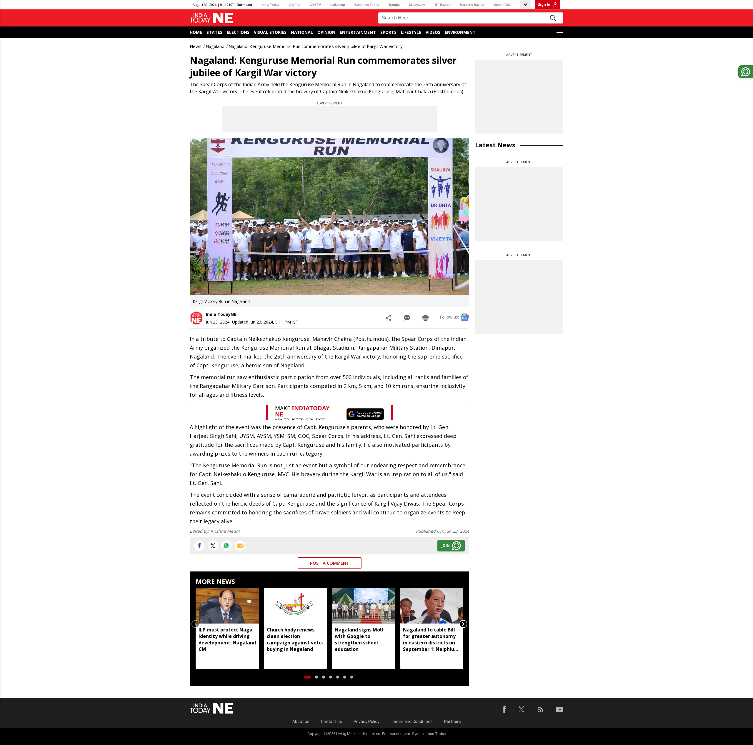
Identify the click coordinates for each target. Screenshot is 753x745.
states (214, 32)
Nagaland (215, 46)
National (302, 32)
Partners (452, 721)
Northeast (244, 4)
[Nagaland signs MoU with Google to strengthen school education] (363, 606)
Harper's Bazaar (472, 4)
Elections (238, 32)
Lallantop (337, 4)
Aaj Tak (294, 4)
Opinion (326, 32)
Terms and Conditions (412, 721)
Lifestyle (411, 32)
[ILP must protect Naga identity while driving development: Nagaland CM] (227, 606)
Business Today (366, 4)
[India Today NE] (211, 18)
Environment (460, 32)
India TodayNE (221, 314)
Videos (433, 32)
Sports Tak (502, 4)
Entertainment (358, 32)
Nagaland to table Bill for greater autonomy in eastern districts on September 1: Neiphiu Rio (429, 639)
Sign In (544, 4)
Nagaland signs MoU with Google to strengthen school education (359, 639)
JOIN (446, 545)
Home (196, 32)
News (195, 46)
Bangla (394, 4)
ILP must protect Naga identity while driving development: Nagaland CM (227, 639)
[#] (226, 545)
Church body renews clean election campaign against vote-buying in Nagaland (295, 639)
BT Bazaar (443, 4)
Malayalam (417, 4)
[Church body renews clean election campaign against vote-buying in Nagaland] (295, 606)
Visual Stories (270, 32)
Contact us (331, 721)
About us (300, 721)
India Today (270, 4)
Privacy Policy (366, 721)
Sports (388, 32)
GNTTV (315, 4)
